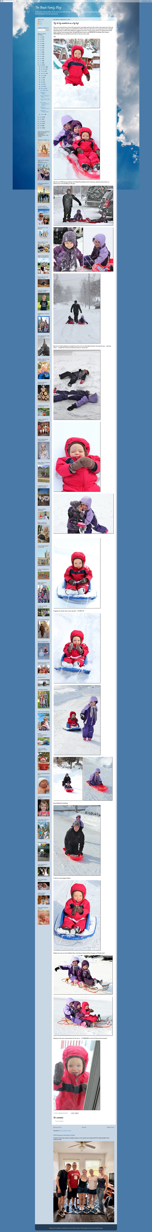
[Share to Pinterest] (78, 1113)
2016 (41, 58)
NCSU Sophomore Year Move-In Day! (64, 1135)
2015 (41, 60)
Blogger (101, 1228)
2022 (41, 45)
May (42, 82)
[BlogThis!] (73, 1113)
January (43, 114)
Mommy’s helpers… (43, 93)
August (43, 75)
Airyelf (90, 1228)
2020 (41, 50)
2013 (41, 65)
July (42, 77)
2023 (41, 43)
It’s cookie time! (44, 90)
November (43, 69)
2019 (41, 52)
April (42, 84)
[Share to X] (75, 1113)
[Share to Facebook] (76, 1113)
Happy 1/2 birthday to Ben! (44, 107)
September (43, 73)
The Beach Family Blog (48, 8)
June (42, 79)
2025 (41, 39)
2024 (41, 41)
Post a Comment (59, 1121)
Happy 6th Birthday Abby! (44, 111)
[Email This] (72, 1113)
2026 (41, 37)
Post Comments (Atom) (65, 1130)
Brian (40, 21)
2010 (41, 121)
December (43, 67)
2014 (41, 62)
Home (84, 1127)
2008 (41, 125)
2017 (41, 56)
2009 (41, 123)
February (43, 88)
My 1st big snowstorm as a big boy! (44, 104)
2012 (41, 117)
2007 (41, 127)
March (42, 86)
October (43, 71)
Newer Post (57, 1127)
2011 (41, 119)
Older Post (110, 1127)
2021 (41, 47)
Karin (40, 23)
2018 (41, 54)
